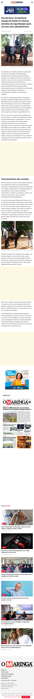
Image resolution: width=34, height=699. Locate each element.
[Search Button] (32, 2)
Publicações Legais (6, 676)
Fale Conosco (4, 672)
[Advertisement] (17, 159)
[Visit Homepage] (17, 2)
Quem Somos (4, 678)
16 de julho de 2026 (6, 649)
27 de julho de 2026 (6, 602)
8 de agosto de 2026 (7, 578)
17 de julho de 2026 (6, 625)
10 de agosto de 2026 (7, 554)
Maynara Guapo (7, 31)
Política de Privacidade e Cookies (12, 697)
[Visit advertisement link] (17, 10)
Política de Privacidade (7, 674)
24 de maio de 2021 (28, 31)
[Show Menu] (2, 2)
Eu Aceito (25, 697)
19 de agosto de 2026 (7, 530)
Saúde (4, 523)
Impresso (3, 670)
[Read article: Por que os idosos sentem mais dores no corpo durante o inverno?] (17, 589)
